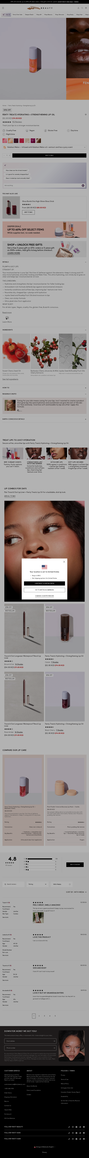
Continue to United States (44, 583)
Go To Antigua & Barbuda (44, 590)
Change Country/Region (44, 596)
